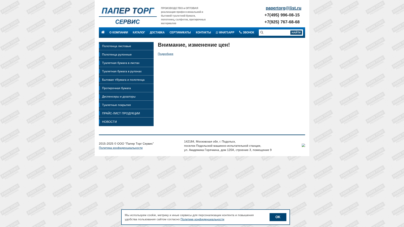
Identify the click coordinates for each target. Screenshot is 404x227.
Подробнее (165, 53)
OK (277, 217)
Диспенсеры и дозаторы (119, 96)
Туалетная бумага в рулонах (122, 71)
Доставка (157, 32)
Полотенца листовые (116, 46)
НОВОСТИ (109, 121)
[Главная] (128, 15)
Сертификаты (180, 32)
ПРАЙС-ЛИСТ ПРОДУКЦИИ (121, 113)
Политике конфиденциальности (202, 219)
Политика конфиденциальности (121, 147)
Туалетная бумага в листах (121, 63)
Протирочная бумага (116, 88)
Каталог (139, 32)
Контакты (203, 32)
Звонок (248, 32)
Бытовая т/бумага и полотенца (123, 79)
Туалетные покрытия (116, 105)
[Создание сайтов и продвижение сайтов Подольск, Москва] (303, 146)
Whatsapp (226, 32)
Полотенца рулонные (117, 54)
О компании (118, 32)
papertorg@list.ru (283, 8)
